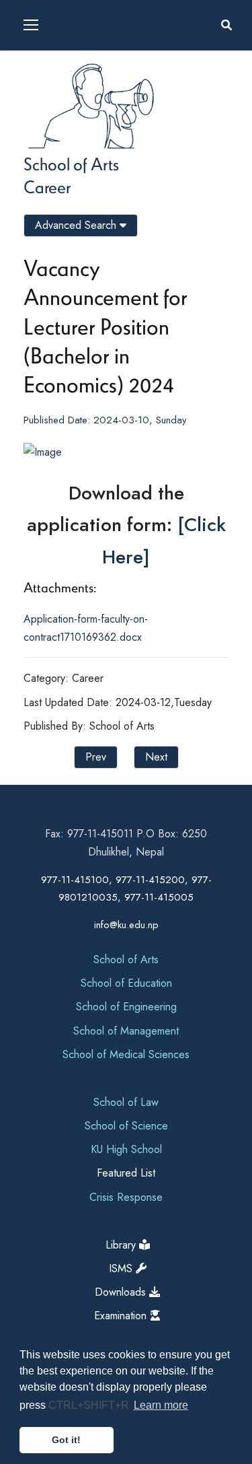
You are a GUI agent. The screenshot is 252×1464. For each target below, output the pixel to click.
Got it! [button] (66, 1439)
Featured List (126, 1173)
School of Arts (71, 163)
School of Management (126, 1031)
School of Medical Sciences (126, 1054)
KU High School (126, 1149)
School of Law (126, 1102)
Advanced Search (77, 225)
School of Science (126, 1126)
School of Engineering (126, 1006)
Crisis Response (126, 1197)
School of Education (126, 983)
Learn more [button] (161, 1405)
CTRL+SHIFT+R (90, 1405)
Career (47, 186)
